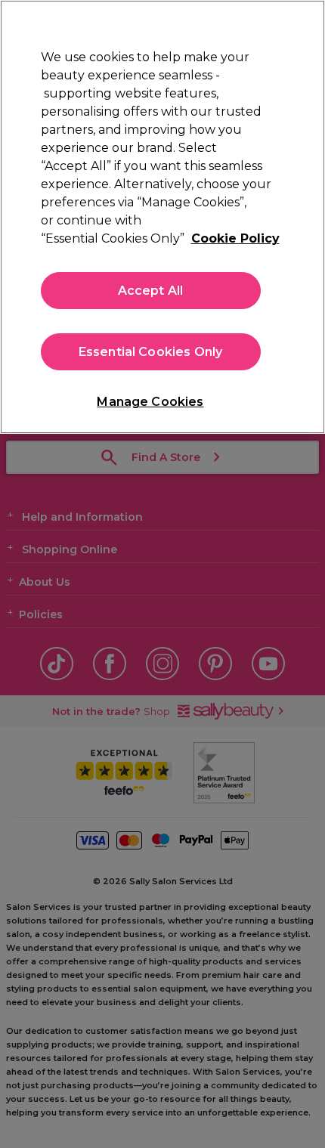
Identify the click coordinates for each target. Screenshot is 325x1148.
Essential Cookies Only (151, 352)
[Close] (300, 24)
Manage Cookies (150, 402)
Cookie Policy (235, 238)
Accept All (151, 290)
